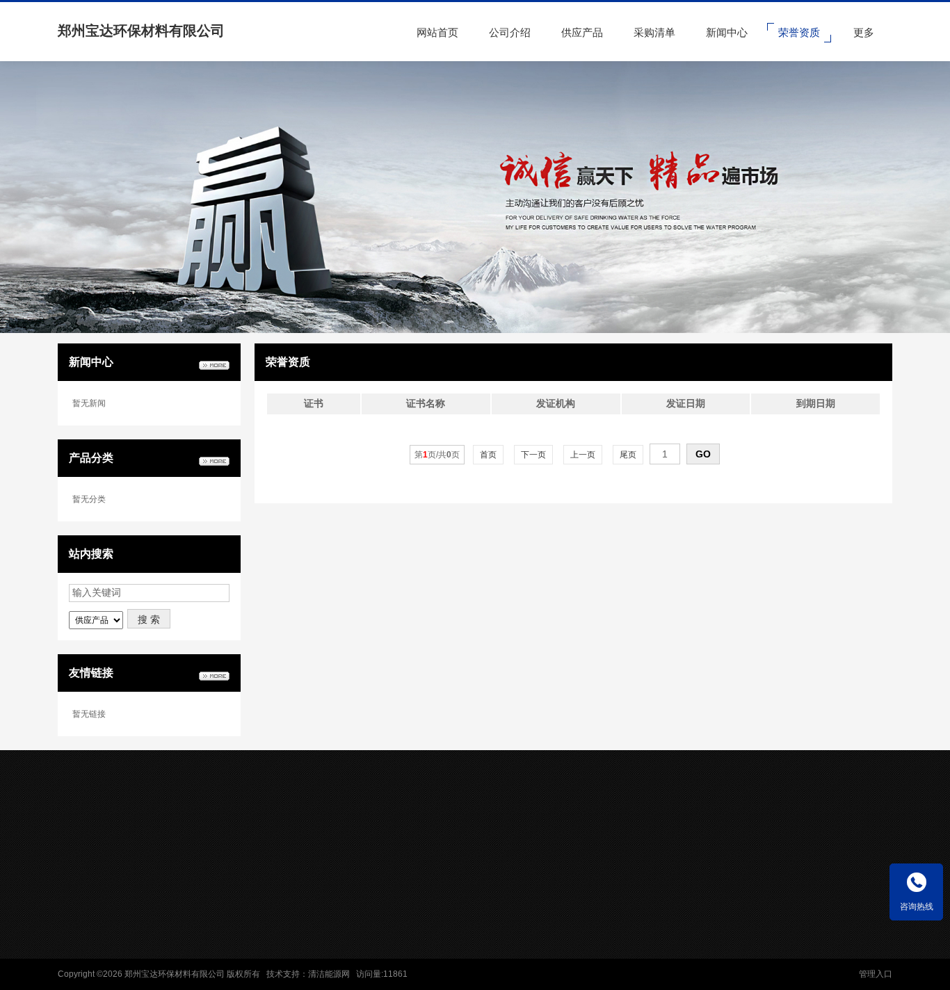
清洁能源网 (329, 974)
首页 (488, 455)
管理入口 (875, 974)
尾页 (628, 455)
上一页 (582, 455)
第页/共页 (437, 455)
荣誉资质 (441, 914)
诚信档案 (441, 895)
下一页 (533, 455)
